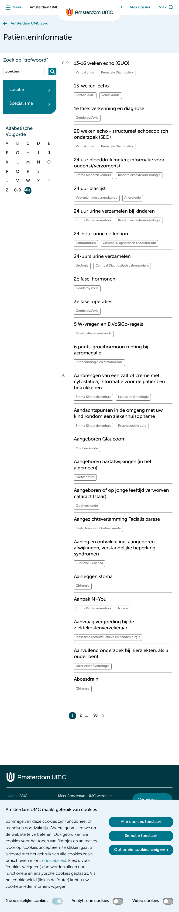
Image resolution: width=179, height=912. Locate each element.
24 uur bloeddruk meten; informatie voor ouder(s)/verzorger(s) (119, 163)
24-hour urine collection (101, 234)
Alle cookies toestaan (141, 822)
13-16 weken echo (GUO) (101, 63)
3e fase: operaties (93, 301)
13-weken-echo (91, 86)
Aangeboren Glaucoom (100, 439)
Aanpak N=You (90, 599)
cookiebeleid (54, 861)
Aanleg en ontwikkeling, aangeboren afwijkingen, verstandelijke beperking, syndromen (115, 548)
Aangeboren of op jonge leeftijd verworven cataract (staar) (121, 493)
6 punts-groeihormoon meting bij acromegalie (111, 350)
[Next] (103, 715)
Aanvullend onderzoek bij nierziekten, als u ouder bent (121, 653)
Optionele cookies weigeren (141, 850)
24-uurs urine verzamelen (102, 256)
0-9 (17, 190)
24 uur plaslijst (90, 188)
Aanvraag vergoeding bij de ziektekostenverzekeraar (104, 625)
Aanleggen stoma (93, 576)
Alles (28, 190)
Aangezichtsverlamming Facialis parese (117, 519)
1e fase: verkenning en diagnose (109, 108)
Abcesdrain (86, 679)
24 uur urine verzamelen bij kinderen (114, 211)
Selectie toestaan (141, 836)
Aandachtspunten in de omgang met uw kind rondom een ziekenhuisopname (118, 413)
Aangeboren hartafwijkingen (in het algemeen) (112, 464)
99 (95, 716)
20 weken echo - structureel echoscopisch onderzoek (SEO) (121, 134)
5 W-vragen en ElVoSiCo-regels (108, 324)
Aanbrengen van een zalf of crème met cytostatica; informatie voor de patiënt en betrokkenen (119, 382)
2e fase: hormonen (94, 279)
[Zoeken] (52, 71)
